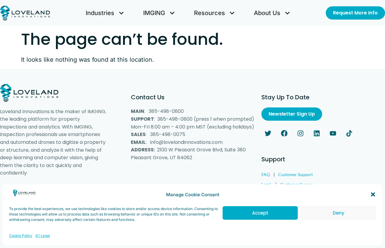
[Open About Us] (287, 12)
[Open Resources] (232, 12)
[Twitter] (268, 133)
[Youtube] (333, 133)
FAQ (265, 174)
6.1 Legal (42, 235)
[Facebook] (284, 133)
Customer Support (295, 174)
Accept (260, 213)
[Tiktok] (349, 133)
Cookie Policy (20, 235)
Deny (338, 213)
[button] (373, 194)
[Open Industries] (121, 12)
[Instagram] (300, 133)
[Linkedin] (316, 133)
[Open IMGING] (172, 12)
